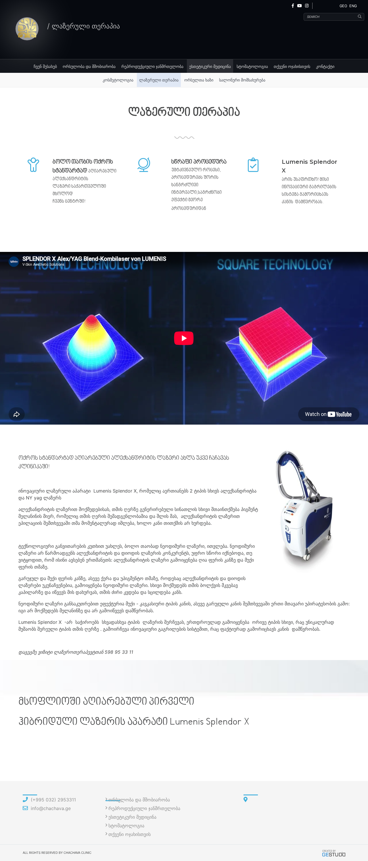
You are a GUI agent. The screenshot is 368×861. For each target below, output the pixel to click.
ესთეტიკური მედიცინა (210, 66)
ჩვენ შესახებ (45, 66)
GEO (343, 6)
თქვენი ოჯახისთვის (292, 66)
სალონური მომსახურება (242, 79)
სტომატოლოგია (252, 66)
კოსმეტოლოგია (118, 79)
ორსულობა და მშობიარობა (89, 66)
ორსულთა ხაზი (198, 79)
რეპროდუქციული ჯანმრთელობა (152, 66)
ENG (353, 6)
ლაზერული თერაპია (159, 79)
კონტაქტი (325, 66)
